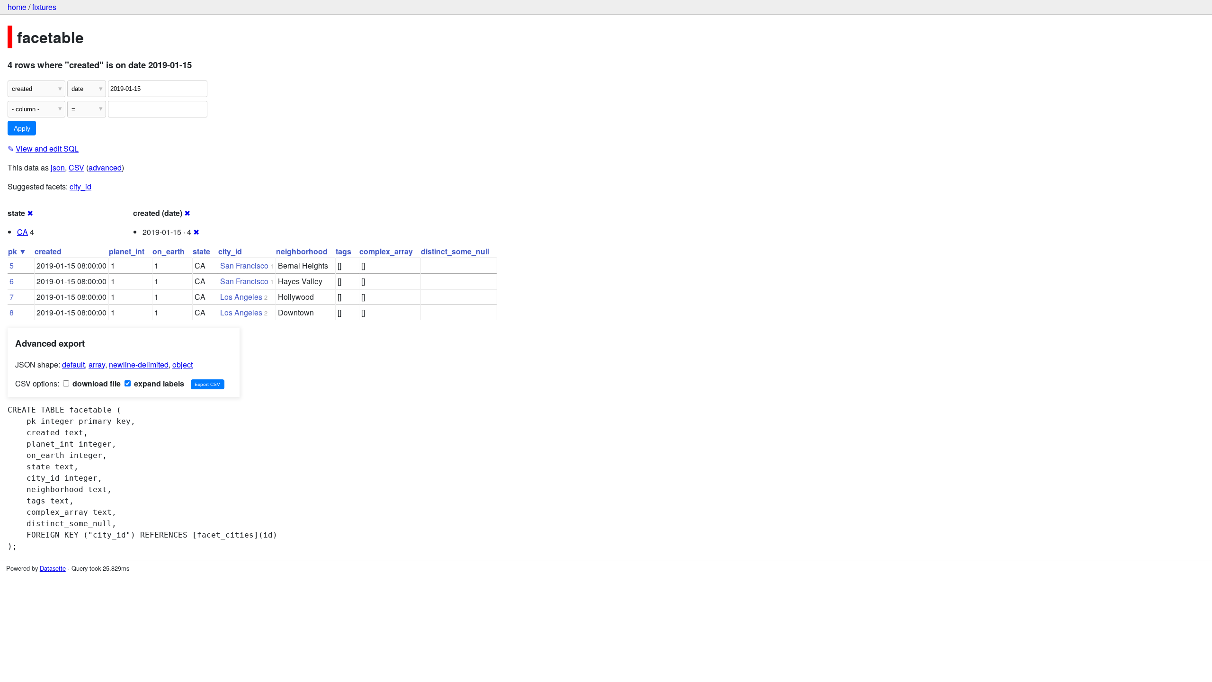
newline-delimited (139, 364)
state (201, 251)
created (48, 251)
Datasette (53, 568)
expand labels (158, 383)
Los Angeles (241, 296)
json (58, 167)
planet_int (126, 251)
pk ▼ (17, 251)
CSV (76, 167)
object (182, 364)
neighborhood (302, 251)
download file (96, 383)
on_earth (168, 251)
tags (343, 251)
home (17, 6)
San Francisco (244, 265)
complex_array (386, 251)
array (97, 364)
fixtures (44, 6)
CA (22, 231)
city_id (80, 186)
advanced (105, 167)
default (73, 364)
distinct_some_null (455, 251)
